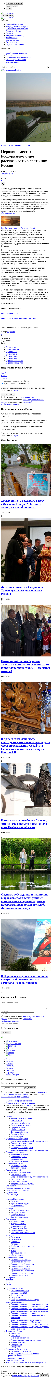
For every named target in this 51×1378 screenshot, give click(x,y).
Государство (11, 347)
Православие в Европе (20, 1268)
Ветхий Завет (16, 1121)
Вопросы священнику (15, 35)
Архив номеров (12, 1075)
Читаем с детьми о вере (16, 60)
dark (6, 174)
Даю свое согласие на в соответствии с (22, 402)
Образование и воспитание (17, 1190)
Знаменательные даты (20, 1210)
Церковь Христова (14, 1356)
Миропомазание (18, 1342)
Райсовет (10, 55)
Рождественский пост (20, 1291)
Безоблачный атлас (9, 313)
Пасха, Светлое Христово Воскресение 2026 (30, 1141)
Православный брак (19, 1230)
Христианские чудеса (20, 1203)
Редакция (11, 332)
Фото (8, 1282)
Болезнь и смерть (18, 1221)
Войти (18, 70)
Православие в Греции (20, 1266)
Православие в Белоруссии (22, 1264)
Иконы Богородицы (19, 1154)
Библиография (17, 1136)
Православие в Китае (20, 1275)
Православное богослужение (18, 57)
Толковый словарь (18, 1253)
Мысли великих (18, 1255)
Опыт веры (15, 1201)
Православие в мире (14, 1257)
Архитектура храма (19, 1166)
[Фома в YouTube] (10, 1050)
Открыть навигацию (14, 3)
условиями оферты (26, 397)
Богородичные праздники (22, 1148)
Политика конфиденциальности (19, 1101)
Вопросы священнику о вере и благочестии (29, 1304)
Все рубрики (11, 42)
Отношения (11, 1186)
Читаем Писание (18, 1130)
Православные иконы (15, 1152)
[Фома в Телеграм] (11, 1046)
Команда (9, 1068)
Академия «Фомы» (14, 31)
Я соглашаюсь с (19, 397)
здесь (16, 390)
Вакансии (10, 1070)
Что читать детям (18, 1179)
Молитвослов (11, 38)
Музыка (14, 1244)
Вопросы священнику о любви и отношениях (30, 1324)
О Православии (17, 1206)
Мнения (9, 1280)
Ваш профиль (12, 6)
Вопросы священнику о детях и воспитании (29, 1177)
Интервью (10, 1277)
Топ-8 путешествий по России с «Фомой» (18, 228)
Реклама (9, 1063)
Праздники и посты (14, 1288)
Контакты (10, 1066)
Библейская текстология (21, 1125)
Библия (9, 1116)
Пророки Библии (18, 1127)
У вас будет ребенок (19, 1181)
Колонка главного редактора (18, 1188)
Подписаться (30, 1088)
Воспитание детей (13, 1170)
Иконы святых (17, 1159)
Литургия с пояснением (21, 1351)
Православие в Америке (21, 1259)
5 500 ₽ (4, 378)
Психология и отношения (17, 29)
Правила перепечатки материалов (20, 1103)
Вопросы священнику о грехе (23, 1313)
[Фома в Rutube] (10, 1053)
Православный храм (14, 1163)
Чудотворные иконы (19, 1161)
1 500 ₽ (4, 376)
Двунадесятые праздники (21, 1143)
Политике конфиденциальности (25, 1376)
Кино (13, 1248)
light (2, 174)
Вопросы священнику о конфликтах (26, 1320)
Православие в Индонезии (22, 1273)
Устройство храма (18, 1168)
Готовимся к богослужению (17, 1349)
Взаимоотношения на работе (23, 1233)
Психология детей (18, 1175)
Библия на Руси (17, 1134)
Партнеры (10, 1072)
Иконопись (15, 1242)
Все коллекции (12, 62)
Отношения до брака (19, 1228)
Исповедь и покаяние (20, 1338)
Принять (44, 1376)
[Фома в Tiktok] (9, 1048)
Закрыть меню (7, 15)
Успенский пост (17, 1295)
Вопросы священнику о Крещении (25, 1322)
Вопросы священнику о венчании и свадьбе (29, 1306)
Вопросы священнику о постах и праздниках (30, 1150)
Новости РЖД (12, 1195)
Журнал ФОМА (7, 145)
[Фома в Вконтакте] (11, 1041)
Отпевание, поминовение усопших (26, 1340)
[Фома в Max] (9, 1055)
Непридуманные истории (17, 26)
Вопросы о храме (18, 1329)
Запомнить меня (11, 1028)
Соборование (16, 1344)
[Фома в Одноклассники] (13, 1044)
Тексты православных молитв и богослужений (26, 1362)
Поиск (9, 8)
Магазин (9, 1061)
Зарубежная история (19, 1217)
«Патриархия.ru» (8, 213)
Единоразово (9, 384)
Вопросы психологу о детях (22, 1183)
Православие (11, 352)
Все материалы (12, 40)
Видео (8, 1284)
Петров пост (16, 1297)
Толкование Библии (19, 1132)
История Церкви (18, 1212)
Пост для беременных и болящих (25, 1300)
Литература (16, 1239)
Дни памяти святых (19, 1145)
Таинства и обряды (14, 1331)
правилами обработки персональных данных (24, 1093)
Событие (26, 145)
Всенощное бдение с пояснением (25, 1353)
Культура (9, 1235)
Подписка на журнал (15, 44)
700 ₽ (3, 373)
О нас (8, 1059)
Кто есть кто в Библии (20, 1123)
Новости (9, 33)
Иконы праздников (19, 1157)
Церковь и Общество (15, 1360)
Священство (16, 1347)
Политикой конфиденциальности (16, 403)
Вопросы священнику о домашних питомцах (30, 1311)
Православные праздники (17, 1139)
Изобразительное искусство (22, 1246)
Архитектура (16, 1237)
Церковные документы (15, 1358)
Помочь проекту (8, 395)
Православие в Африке (20, 1262)
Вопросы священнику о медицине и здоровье (30, 1327)
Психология (11, 1219)
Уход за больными (18, 1224)
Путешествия (11, 356)
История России (18, 1215)
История (9, 1208)
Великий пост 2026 (19, 1293)
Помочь (10, 13)
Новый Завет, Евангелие (21, 1118)
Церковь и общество (14, 361)
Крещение (15, 1333)
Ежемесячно (24, 384)
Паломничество (12, 349)
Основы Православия (15, 24)
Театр (13, 1251)
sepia (11, 174)
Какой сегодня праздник (16, 53)
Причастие (15, 1336)
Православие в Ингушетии (22, 1271)
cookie (28, 1105)
